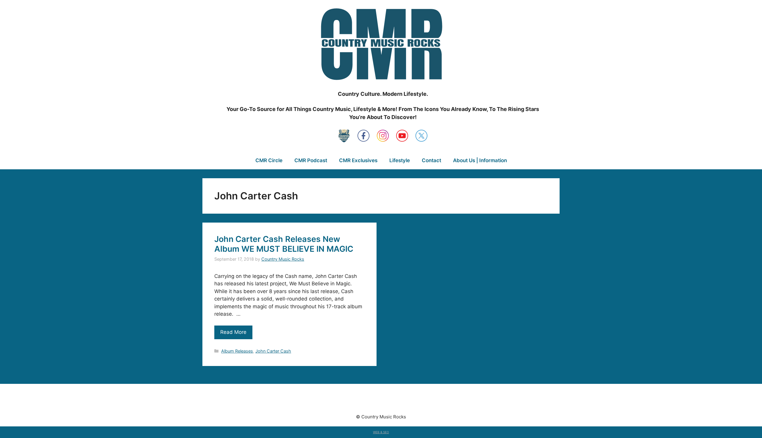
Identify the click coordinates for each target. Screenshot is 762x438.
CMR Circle (268, 160)
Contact (431, 160)
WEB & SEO (381, 432)
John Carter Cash (273, 350)
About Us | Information (480, 160)
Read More (233, 332)
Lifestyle (399, 160)
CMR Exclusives (358, 160)
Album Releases (237, 350)
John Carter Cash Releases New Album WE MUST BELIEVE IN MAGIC (283, 244)
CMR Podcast (310, 160)
